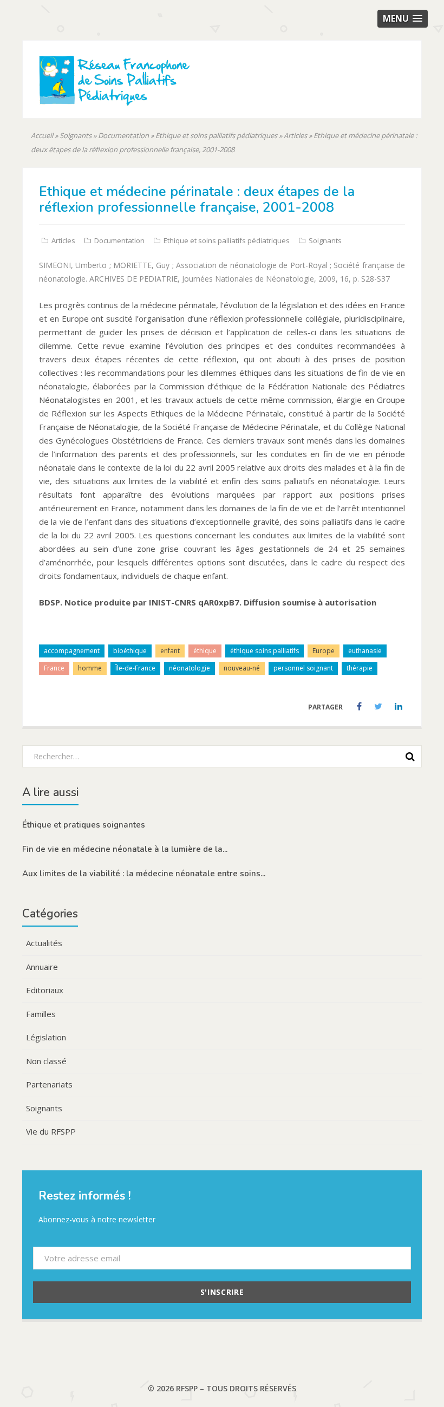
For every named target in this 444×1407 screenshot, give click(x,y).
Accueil (42, 135)
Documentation (123, 135)
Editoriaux (44, 990)
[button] (402, 19)
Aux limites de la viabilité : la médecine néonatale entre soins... (143, 873)
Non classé (46, 1061)
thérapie (360, 668)
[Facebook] (360, 707)
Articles (295, 135)
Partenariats (49, 1084)
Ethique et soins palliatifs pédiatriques (216, 135)
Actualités (44, 942)
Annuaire (42, 966)
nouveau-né (242, 668)
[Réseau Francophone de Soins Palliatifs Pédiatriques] (144, 99)
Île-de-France (135, 668)
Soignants (76, 135)
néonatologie (189, 668)
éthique (205, 650)
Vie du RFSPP (51, 1131)
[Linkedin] (398, 707)
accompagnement (72, 650)
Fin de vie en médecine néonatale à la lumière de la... (124, 849)
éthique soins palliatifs (264, 650)
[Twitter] (379, 707)
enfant (170, 650)
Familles (41, 1013)
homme (90, 668)
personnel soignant (303, 668)
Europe (323, 650)
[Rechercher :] (218, 756)
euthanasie (365, 650)
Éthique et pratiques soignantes (83, 824)
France (54, 668)
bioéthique (130, 650)
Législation (46, 1037)
